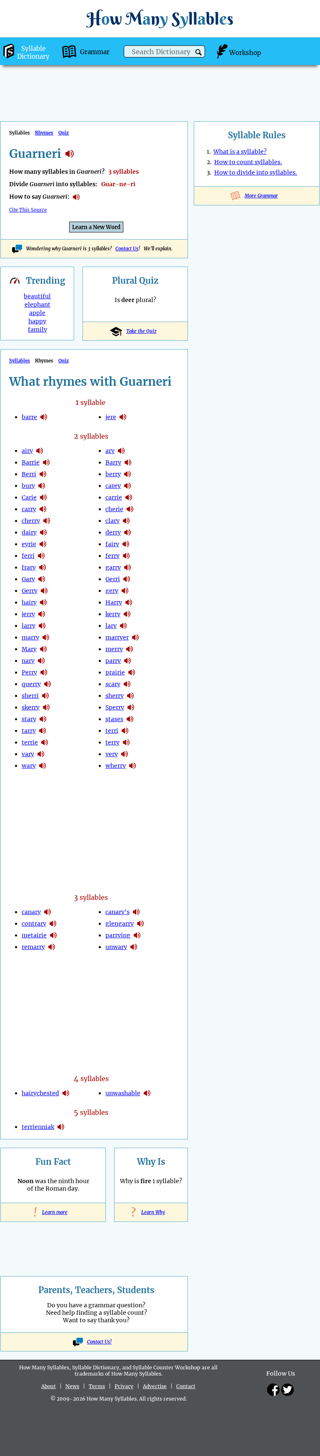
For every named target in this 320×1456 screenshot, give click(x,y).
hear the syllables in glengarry (140, 923)
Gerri (112, 579)
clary (112, 520)
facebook (273, 1390)
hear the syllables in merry (129, 649)
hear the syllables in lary (123, 626)
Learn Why (151, 1212)
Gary (28, 579)
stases (114, 719)
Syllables (19, 361)
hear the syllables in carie (43, 497)
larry (28, 625)
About (48, 1386)
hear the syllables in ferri (41, 556)
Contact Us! (99, 1342)
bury (28, 485)
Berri (29, 474)
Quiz (63, 133)
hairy (29, 602)
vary (28, 754)
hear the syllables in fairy (125, 544)
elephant (37, 304)
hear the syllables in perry (43, 672)
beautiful (37, 296)
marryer (117, 637)
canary (31, 912)
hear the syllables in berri (43, 474)
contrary (34, 923)
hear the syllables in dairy (43, 532)
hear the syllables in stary (43, 719)
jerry (28, 614)
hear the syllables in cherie (130, 509)
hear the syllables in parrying (137, 935)
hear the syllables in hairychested (65, 1093)
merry (114, 649)
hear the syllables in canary (47, 912)
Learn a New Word (96, 227)
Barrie (31, 462)
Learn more (53, 1212)
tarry (29, 730)
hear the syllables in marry (45, 637)
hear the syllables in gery (125, 591)
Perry (29, 672)
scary (112, 684)
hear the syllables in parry (127, 661)
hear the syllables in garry (127, 567)
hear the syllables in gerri (126, 579)
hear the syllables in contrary (53, 923)
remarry (33, 947)
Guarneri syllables (69, 154)
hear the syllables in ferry (126, 556)
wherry (115, 765)
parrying (117, 935)
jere (110, 417)
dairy (29, 532)
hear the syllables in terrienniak (61, 1127)
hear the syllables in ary (121, 451)
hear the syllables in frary (42, 567)
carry (29, 509)
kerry (112, 614)
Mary (29, 649)
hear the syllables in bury (41, 486)
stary (29, 719)
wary (29, 765)
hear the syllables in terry (126, 742)
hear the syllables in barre (43, 417)
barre (29, 417)
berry (113, 474)
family (37, 329)
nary (28, 660)
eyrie (29, 544)
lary (111, 625)
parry (113, 660)
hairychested (40, 1093)
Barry (113, 462)
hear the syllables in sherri (45, 696)
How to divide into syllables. (255, 172)
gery (111, 590)
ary (110, 451)
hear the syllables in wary (42, 766)
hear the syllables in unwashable (147, 1093)
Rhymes (44, 133)
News (72, 1386)
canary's (117, 912)
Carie (29, 497)
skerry (31, 707)
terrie (30, 742)
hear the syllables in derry (127, 532)
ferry (112, 555)
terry (112, 742)
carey (113, 485)
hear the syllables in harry (128, 602)
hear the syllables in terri (125, 731)
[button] (198, 52)
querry (31, 684)
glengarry (119, 923)
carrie (113, 497)
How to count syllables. (248, 162)
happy (37, 321)
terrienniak (38, 1127)
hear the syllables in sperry (131, 707)
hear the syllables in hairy (43, 602)
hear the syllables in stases (130, 719)
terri (111, 730)
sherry (114, 695)
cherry (31, 520)
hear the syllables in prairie (131, 672)
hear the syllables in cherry (46, 521)
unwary (116, 947)
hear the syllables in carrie (128, 497)
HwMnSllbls (160, 18)
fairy (112, 544)
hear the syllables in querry (47, 684)
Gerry (30, 590)
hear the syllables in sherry (130, 696)
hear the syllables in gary (41, 579)
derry (113, 532)
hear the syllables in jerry (41, 614)
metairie (34, 935)
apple (37, 313)
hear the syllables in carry (43, 509)
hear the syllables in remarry (51, 947)
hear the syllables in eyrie (43, 544)
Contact (185, 1386)
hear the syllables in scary (127, 684)
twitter (287, 1390)
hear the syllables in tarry (42, 731)
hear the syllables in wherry (132, 766)
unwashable (122, 1093)
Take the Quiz (141, 331)
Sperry (114, 707)
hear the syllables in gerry (44, 591)
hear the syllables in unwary (133, 947)
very (111, 754)
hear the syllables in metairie (53, 935)
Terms (97, 1386)
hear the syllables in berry (127, 474)
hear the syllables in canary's (136, 912)
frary (29, 567)
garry (113, 567)
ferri (28, 555)
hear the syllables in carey (127, 486)
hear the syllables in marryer (135, 637)
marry (30, 637)
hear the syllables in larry (42, 626)
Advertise (155, 1386)
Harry (113, 602)
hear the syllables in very (124, 754)
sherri (30, 695)
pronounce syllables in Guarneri (76, 197)
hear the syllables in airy (39, 451)
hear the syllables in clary (126, 521)
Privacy (124, 1386)
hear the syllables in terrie (44, 742)
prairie (115, 672)
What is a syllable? (240, 151)
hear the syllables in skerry (46, 707)
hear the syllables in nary (41, 661)
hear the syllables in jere (123, 417)
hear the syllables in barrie (46, 462)
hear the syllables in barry (128, 462)
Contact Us (126, 249)
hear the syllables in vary (41, 754)
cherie (114, 509)
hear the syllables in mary (43, 649)
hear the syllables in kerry (127, 614)
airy (27, 451)
